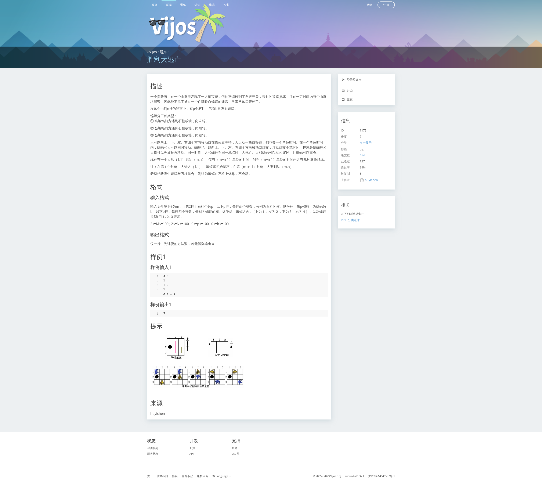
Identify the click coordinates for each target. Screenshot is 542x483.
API (191, 453)
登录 (369, 5)
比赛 (212, 5)
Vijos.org (335, 476)
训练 (183, 5)
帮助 (234, 448)
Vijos (153, 52)
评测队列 (152, 448)
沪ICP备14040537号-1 (381, 476)
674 (362, 155)
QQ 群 (235, 453)
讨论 (197, 5)
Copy (322, 276)
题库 (169, 5)
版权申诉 (202, 476)
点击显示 (366, 143)
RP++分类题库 (350, 220)
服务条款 (187, 476)
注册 (386, 5)
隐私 (175, 476)
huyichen (371, 180)
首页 (154, 5)
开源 (192, 448)
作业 (226, 5)
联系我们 (162, 476)
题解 (349, 100)
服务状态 (152, 453)
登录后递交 (354, 80)
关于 (150, 476)
